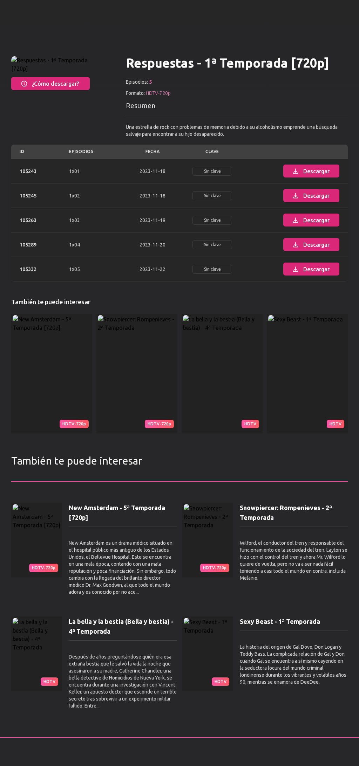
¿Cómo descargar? (55, 84)
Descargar (316, 171)
